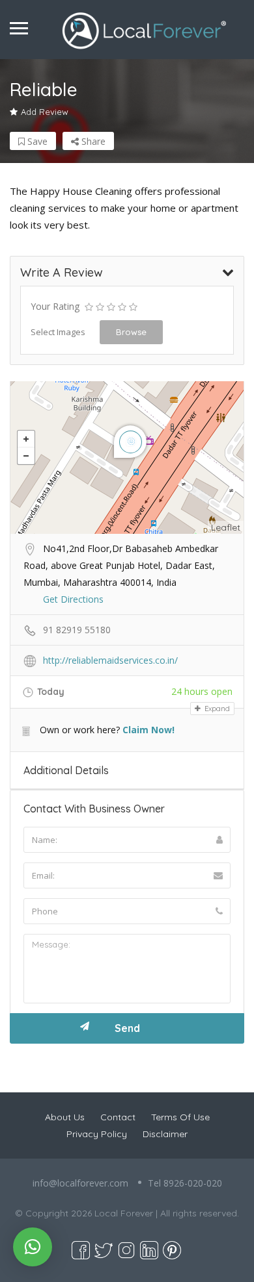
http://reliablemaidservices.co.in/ (110, 660)
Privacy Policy (96, 1134)
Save (36, 141)
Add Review (44, 112)
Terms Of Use (180, 1117)
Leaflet (225, 527)
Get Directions (73, 599)
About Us (65, 1117)
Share (92, 141)
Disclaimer (165, 1134)
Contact (117, 1117)
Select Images (58, 332)
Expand (216, 708)
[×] (32, 1246)
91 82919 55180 (77, 629)
